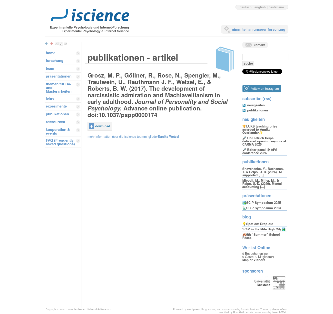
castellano (276, 7)
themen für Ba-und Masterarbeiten (58, 87)
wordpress (193, 309)
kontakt (259, 44)
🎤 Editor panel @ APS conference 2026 (259, 151)
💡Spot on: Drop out (257, 223)
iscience (79, 309)
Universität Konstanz (99, 309)
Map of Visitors (253, 259)
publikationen (57, 114)
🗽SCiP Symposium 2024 (261, 208)
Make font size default (61, 44)
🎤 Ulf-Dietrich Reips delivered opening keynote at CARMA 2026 (264, 141)
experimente (56, 106)
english (260, 7)
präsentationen (58, 76)
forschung (54, 60)
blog (246, 217)
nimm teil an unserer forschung (258, 29)
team (50, 68)
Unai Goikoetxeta (243, 312)
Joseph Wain (279, 312)
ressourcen (55, 121)
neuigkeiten (256, 105)
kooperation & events (58, 131)
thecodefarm (279, 309)
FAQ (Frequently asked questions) (60, 142)
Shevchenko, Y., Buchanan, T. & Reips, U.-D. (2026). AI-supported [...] (263, 171)
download (102, 126)
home (50, 52)
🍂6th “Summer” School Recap (261, 236)
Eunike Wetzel (168, 136)
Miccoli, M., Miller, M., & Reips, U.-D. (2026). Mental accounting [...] (262, 183)
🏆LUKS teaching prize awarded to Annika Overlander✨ (259, 129)
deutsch (246, 7)
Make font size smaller (57, 44)
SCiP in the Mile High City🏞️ (263, 229)
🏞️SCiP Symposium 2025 (261, 202)
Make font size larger (66, 44)
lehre (50, 98)
